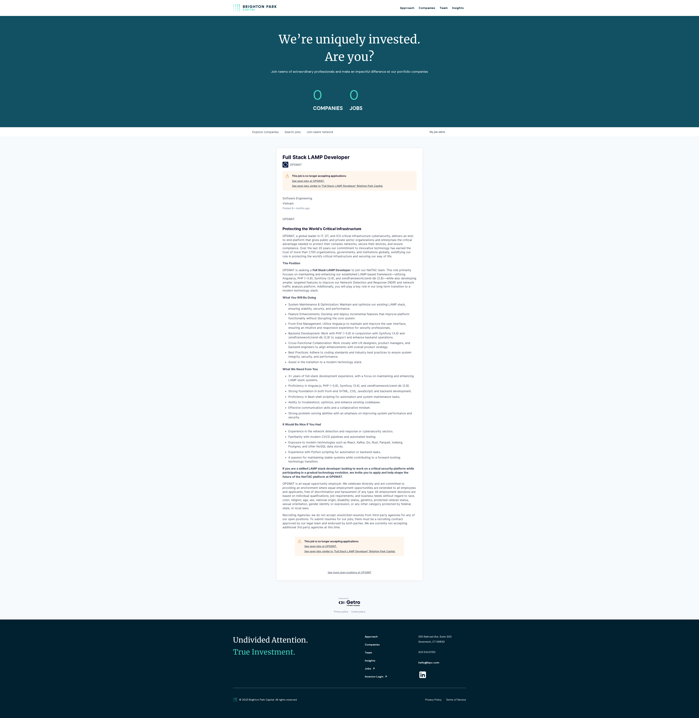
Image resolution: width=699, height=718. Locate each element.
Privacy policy (341, 611)
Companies (427, 8)
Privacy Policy (433, 699)
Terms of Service (456, 699)
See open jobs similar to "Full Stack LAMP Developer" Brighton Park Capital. (337, 185)
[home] (255, 8)
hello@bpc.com (428, 662)
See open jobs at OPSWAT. (308, 180)
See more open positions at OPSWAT (349, 572)
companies (265, 132)
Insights (458, 8)
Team (444, 8)
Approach (407, 8)
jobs (293, 132)
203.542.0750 (426, 652)
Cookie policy (358, 611)
